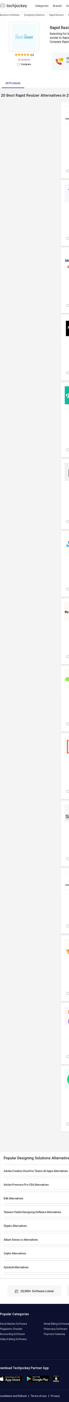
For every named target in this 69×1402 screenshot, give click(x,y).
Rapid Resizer (56, 15)
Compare (26, 64)
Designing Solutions (34, 15)
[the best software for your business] (13, 7)
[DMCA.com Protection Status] (56, 1381)
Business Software (10, 15)
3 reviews (24, 59)
